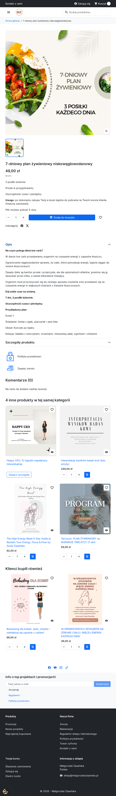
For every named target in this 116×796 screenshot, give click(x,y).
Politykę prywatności (19, 701)
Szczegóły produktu (19, 342)
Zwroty (64, 724)
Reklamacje (66, 729)
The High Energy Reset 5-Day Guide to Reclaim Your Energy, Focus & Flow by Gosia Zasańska (29, 542)
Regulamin (14, 695)
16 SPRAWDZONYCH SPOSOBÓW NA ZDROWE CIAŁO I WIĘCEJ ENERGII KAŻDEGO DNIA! (82, 632)
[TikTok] (66, 667)
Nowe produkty (14, 729)
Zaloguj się (11, 771)
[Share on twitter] (27, 225)
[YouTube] (55, 667)
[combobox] (87, 12)
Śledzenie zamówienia (18, 766)
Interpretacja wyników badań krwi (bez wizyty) (83, 462)
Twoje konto (12, 758)
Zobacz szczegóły (19, 474)
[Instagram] (60, 667)
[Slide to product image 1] (14, 148)
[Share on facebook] (21, 225)
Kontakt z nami (13, 3)
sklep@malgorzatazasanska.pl (81, 775)
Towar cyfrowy (68, 743)
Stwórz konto (13, 776)
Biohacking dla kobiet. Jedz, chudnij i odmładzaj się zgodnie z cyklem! (28, 630)
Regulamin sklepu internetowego (78, 733)
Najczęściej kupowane (18, 733)
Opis (8, 244)
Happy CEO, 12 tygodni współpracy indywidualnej (27, 462)
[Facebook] (49, 667)
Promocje (10, 724)
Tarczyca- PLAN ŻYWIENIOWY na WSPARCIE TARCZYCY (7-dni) (80, 540)
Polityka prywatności (72, 738)
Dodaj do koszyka (62, 217)
